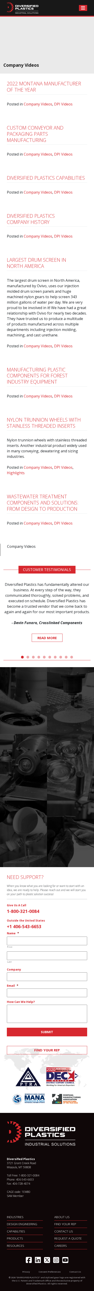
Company (14, 969)
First (9, 946)
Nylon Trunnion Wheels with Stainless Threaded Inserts (44, 422)
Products (15, 1238)
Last (9, 961)
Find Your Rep (47, 1050)
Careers (60, 1245)
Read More (47, 637)
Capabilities (16, 1231)
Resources (15, 1245)
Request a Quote (68, 1238)
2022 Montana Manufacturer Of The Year (44, 86)
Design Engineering (22, 1224)
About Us (62, 1217)
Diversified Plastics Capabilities (46, 177)
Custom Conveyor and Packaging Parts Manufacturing (35, 133)
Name (13, 933)
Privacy (26, 1271)
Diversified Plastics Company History (31, 219)
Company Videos (38, 104)
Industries (15, 1217)
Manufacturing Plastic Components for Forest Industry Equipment (37, 375)
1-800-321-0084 (23, 911)
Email (12, 986)
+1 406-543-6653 (24, 926)
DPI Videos (63, 104)
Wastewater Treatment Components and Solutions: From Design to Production (42, 502)
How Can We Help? (21, 1002)
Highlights (16, 472)
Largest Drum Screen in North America (36, 262)
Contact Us (63, 1231)
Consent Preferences (50, 1271)
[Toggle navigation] (83, 8)
